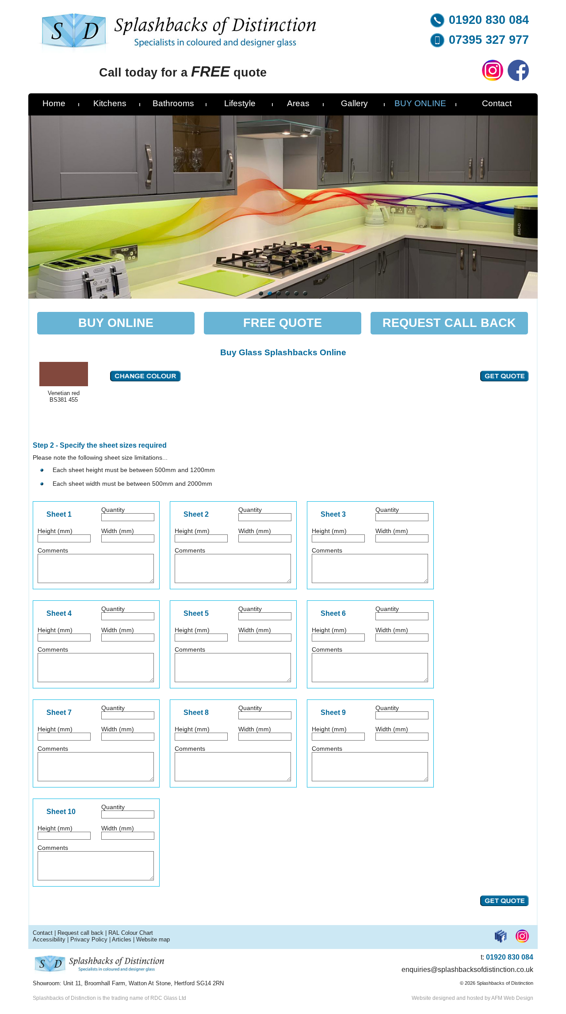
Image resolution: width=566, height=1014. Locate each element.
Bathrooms (173, 103)
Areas (298, 103)
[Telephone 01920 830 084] (437, 25)
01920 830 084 (489, 20)
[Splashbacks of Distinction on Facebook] (518, 78)
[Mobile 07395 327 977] (437, 45)
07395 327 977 (489, 39)
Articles (121, 939)
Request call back (80, 933)
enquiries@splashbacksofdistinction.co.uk (467, 969)
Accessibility (49, 939)
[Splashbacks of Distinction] (178, 50)
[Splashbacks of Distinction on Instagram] (492, 78)
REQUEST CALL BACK (449, 323)
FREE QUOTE (282, 323)
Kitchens (109, 103)
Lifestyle (240, 103)
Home (53, 103)
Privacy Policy (88, 939)
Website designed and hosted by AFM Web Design (472, 998)
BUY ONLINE (420, 103)
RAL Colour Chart (130, 933)
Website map (153, 939)
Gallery (354, 103)
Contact (497, 103)
